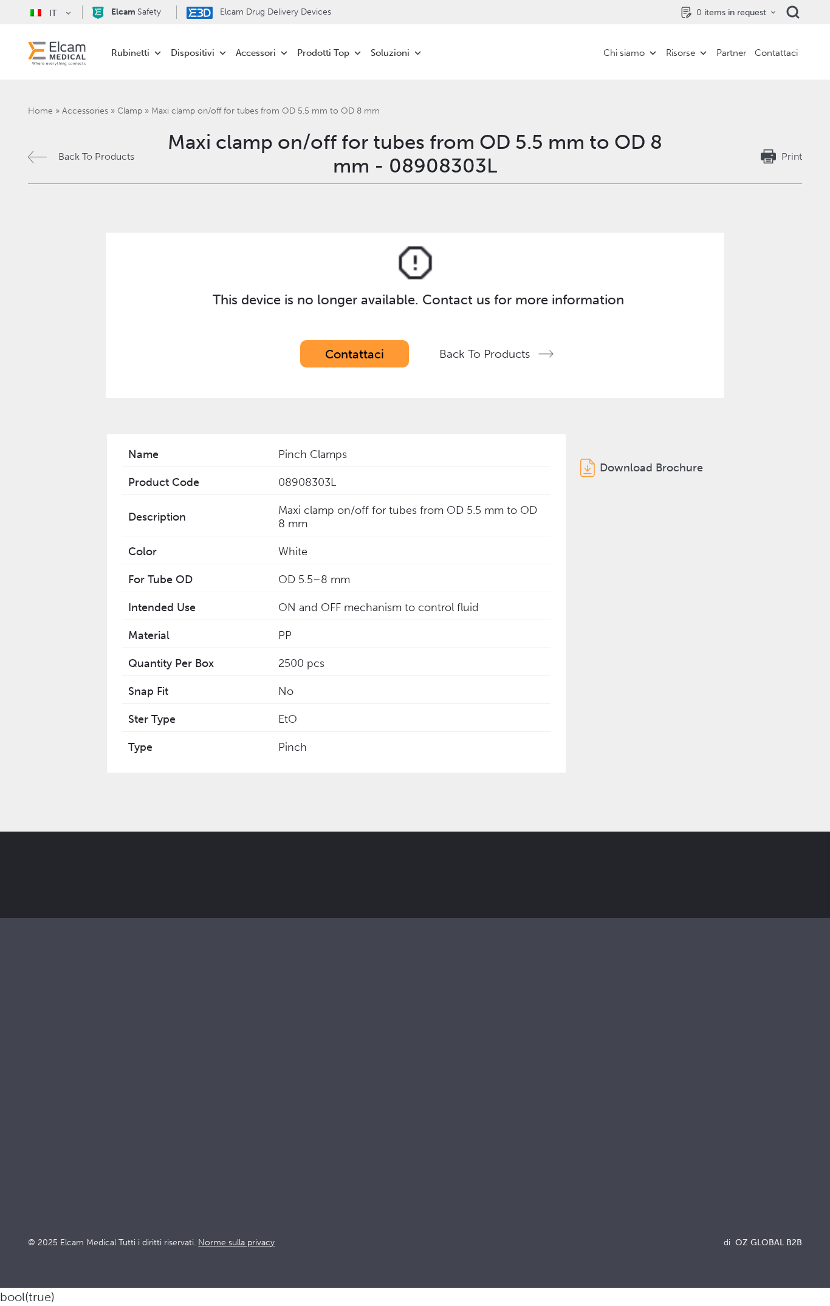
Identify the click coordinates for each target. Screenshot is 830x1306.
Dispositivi (192, 52)
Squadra (432, 1179)
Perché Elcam (445, 1114)
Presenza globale (452, 1163)
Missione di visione (456, 1130)
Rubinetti (130, 52)
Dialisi (235, 1130)
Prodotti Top (323, 52)
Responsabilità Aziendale (469, 1146)
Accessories (85, 111)
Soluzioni (390, 52)
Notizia (623, 1179)
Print (791, 156)
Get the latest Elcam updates (145, 935)
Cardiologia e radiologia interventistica (306, 1146)
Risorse (680, 52)
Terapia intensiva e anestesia (283, 1114)
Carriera (433, 1196)
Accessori (256, 52)
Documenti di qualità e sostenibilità (684, 1130)
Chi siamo (624, 52)
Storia (428, 1212)
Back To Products (96, 156)
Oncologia (245, 1163)
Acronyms (630, 1163)
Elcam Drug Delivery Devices (274, 12)
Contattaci (776, 52)
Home (40, 111)
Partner (731, 52)
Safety (136, 12)
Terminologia (637, 1146)
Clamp (129, 111)
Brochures (631, 1114)
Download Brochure (651, 467)
